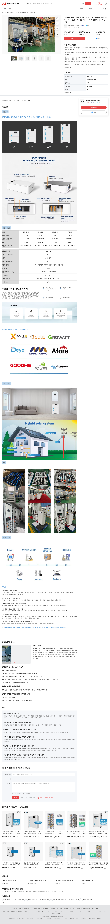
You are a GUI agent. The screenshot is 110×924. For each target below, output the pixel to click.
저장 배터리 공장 (19, 899)
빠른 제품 (59, 908)
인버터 (57, 883)
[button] (83, 3)
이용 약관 (88, 918)
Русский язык (64, 911)
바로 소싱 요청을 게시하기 (45, 798)
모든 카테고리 (8, 9)
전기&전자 (11, 12)
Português (50, 911)
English (7, 911)
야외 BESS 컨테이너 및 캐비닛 (10, 880)
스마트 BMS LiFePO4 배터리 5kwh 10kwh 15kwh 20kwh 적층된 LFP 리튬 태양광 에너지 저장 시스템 (54, 864)
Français (32, 911)
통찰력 (78, 908)
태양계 (83, 883)
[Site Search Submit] (88, 3)
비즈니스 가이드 (86, 908)
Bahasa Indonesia (56, 913)
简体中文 (13, 911)
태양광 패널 (31, 883)
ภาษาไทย (94, 911)
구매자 (81, 9)
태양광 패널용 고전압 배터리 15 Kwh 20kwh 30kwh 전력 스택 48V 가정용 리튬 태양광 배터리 (76, 864)
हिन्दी (89, 911)
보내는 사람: (8, 774)
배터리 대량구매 (87, 899)
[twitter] (97, 908)
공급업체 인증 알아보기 (69, 908)
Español (38, 911)
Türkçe (100, 911)
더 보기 (4, 902)
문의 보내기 (74, 38)
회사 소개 (15, 908)
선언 (20, 908)
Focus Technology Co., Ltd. (57, 916)
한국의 (71, 911)
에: (10, 779)
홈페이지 (4, 12)
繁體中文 (20, 911)
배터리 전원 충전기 (74, 899)
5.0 (88, 102)
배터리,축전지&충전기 (22, 12)
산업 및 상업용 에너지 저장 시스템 (64, 880)
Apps (97, 9)
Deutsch (44, 911)
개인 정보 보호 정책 (35, 908)
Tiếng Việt (106, 911)
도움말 (90, 9)
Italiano (57, 911)
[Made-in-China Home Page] (11, 3)
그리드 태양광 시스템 (87, 880)
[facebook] (93, 908)
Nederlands (83, 911)
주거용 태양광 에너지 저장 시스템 (37, 880)
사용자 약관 (26, 908)
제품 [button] (28, 3)
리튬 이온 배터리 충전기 (59, 899)
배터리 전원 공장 (32, 899)
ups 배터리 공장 (7, 899)
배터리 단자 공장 (44, 899)
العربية (76, 911)
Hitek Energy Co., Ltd (73, 25)
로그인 (106, 4)
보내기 (15, 798)
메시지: (9, 783)
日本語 (25, 911)
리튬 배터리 (33, 12)
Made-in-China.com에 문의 (49, 908)
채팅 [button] (98, 38)
